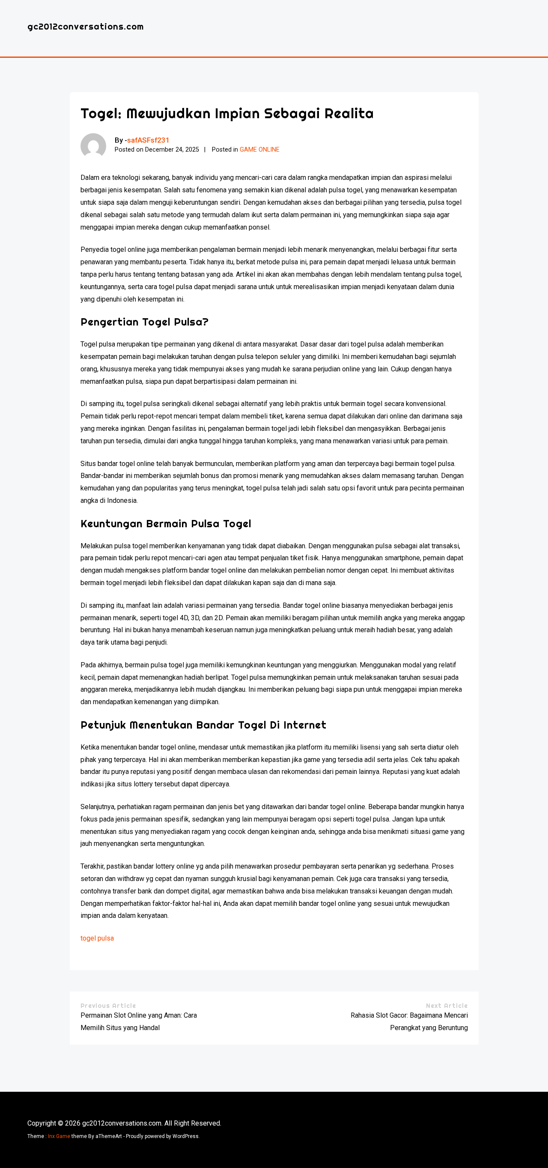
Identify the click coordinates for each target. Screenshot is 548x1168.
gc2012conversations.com (85, 26)
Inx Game (59, 1136)
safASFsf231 (148, 140)
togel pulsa (97, 938)
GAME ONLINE (260, 149)
